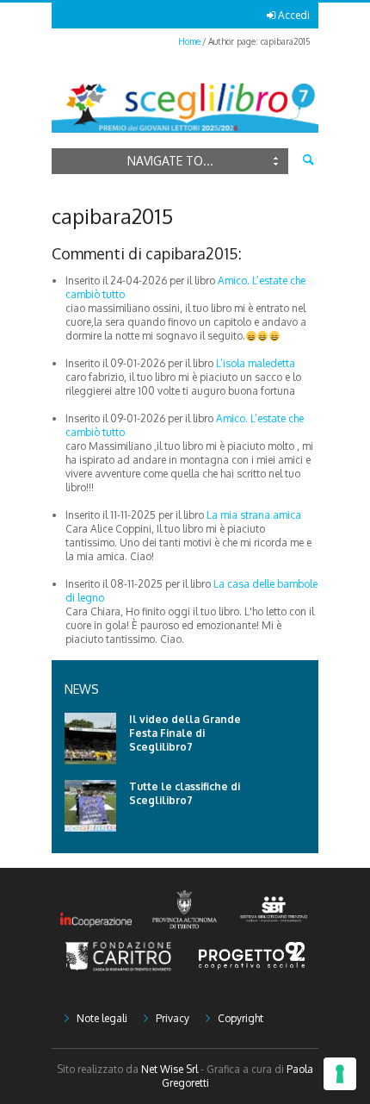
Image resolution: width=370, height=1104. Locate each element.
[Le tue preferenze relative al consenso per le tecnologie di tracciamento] (340, 1073)
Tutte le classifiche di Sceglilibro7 (184, 793)
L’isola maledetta (255, 363)
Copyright (240, 1018)
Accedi (294, 15)
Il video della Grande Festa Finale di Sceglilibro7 (185, 733)
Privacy (172, 1018)
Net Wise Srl (169, 1069)
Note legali (102, 1018)
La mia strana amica (254, 514)
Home (189, 41)
